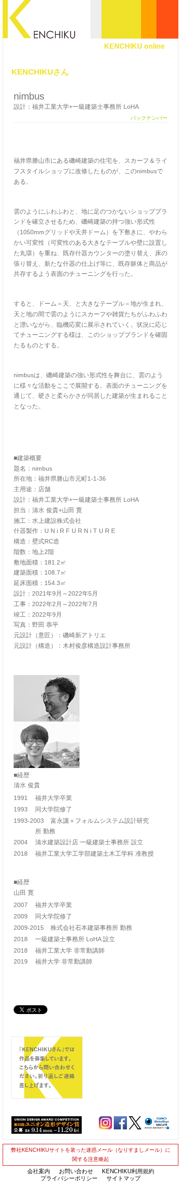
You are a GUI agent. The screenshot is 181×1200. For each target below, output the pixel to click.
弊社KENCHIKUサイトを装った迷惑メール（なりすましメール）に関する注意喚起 (90, 1154)
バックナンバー (148, 118)
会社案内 (38, 1171)
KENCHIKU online (134, 46)
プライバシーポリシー (69, 1178)
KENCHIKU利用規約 (128, 1171)
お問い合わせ (76, 1171)
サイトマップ (123, 1178)
